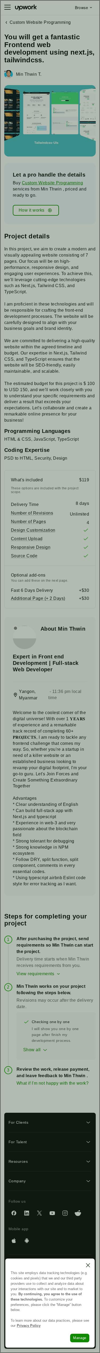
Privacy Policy (29, 1326)
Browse (81, 7)
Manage (79, 1338)
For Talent (18, 1142)
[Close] (88, 1265)
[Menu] (7, 7)
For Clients (18, 1122)
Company (17, 1181)
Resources (18, 1161)
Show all (32, 1049)
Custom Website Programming (52, 183)
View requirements (35, 973)
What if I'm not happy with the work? (53, 1083)
